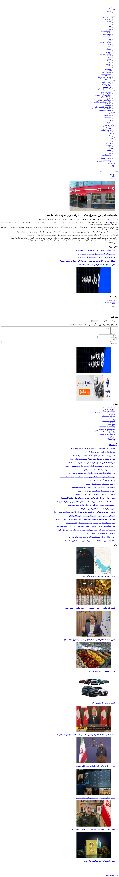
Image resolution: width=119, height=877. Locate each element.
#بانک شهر (112, 303)
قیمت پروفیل (111, 424)
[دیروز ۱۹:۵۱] (93, 636)
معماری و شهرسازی (105, 158)
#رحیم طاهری (111, 300)
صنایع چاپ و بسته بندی (104, 110)
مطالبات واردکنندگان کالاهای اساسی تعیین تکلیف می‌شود (95, 766)
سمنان (109, 39)
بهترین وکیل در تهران (109, 409)
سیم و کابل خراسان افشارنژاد (106, 429)
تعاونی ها (108, 128)
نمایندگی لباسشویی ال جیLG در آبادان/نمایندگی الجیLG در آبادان (92, 516)
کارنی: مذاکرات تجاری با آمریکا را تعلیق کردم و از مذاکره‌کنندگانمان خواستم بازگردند (86, 735)
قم (110, 47)
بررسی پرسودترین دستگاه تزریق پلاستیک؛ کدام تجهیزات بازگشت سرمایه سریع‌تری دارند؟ (84, 512)
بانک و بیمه (112, 133)
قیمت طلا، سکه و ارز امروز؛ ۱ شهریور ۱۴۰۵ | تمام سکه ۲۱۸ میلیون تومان (90, 608)
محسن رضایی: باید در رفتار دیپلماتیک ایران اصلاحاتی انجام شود (93, 829)
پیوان (113, 419)
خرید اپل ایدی (111, 414)
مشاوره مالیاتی (110, 439)
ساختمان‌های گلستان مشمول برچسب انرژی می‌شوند (96, 254)
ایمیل (115, 337)
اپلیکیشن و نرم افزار (105, 79)
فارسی (109, 11)
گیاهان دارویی (107, 85)
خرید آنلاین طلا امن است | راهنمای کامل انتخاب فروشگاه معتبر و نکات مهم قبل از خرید (85, 519)
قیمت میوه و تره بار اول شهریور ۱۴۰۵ (102, 671)
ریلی (110, 151)
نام (116, 335)
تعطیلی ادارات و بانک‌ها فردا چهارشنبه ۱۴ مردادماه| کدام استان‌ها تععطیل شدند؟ (87, 261)
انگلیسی (109, 12)
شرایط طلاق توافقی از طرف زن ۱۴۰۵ (102, 452)
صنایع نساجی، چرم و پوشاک (103, 95)
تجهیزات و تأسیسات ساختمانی (102, 161)
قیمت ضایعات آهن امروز (108, 421)
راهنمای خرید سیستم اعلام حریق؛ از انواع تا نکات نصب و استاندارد (92, 487)
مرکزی (109, 62)
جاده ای (109, 150)
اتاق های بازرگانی (106, 130)
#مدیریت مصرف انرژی (108, 302)
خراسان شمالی (106, 36)
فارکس (109, 122)
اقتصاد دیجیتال (111, 70)
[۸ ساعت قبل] (93, 668)
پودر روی (112, 437)
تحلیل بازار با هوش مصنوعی (107, 426)
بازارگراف (112, 165)
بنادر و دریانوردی (106, 155)
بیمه (110, 136)
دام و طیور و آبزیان (105, 83)
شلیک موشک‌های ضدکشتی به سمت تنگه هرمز (99, 576)
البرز (110, 24)
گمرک (109, 131)
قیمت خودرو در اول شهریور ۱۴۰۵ (103, 703)
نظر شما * (114, 333)
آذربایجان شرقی (106, 17)
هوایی (109, 153)
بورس (113, 118)
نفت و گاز (108, 143)
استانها (113, 16)
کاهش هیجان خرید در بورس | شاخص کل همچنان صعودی (95, 798)
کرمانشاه (108, 52)
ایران (113, 14)
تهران (109, 29)
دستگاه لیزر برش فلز (109, 411)
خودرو (113, 112)
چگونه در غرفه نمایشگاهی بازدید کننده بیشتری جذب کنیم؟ (95, 470)
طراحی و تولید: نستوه (112, 875)
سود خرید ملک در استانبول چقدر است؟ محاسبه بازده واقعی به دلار (92, 459)
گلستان (109, 55)
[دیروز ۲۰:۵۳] (93, 763)
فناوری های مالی (106, 74)
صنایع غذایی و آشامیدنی (104, 93)
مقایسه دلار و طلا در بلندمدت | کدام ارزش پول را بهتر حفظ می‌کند (92, 448)
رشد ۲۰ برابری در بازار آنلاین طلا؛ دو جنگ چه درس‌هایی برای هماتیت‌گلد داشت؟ (88, 498)
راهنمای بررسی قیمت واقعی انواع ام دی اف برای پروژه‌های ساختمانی (91, 505)
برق (110, 141)
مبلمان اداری (111, 432)
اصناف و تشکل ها (106, 126)
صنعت (113, 90)
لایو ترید (112, 435)
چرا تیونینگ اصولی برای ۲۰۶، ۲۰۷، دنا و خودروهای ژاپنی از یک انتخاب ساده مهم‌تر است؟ (85, 526)
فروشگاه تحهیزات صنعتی (107, 434)
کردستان (108, 49)
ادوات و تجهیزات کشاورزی (103, 88)
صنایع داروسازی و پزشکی (103, 98)
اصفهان (109, 21)
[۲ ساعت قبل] (93, 604)
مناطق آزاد (108, 69)
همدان (109, 65)
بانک (110, 135)
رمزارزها (108, 123)
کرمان (109, 50)
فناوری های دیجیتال (105, 75)
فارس (109, 44)
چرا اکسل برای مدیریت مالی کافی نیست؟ (103, 431)
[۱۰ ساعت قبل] (93, 857)
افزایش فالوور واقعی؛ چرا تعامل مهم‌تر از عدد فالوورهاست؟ (94, 494)
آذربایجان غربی (107, 19)
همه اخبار (112, 7)
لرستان (109, 59)
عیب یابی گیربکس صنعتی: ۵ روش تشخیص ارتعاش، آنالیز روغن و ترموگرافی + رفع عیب (85, 501)
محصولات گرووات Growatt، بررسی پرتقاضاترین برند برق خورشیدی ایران (90, 540)
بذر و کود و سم (107, 87)
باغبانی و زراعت (106, 82)
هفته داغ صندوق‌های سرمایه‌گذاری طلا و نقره (99, 861)
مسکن (109, 156)
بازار (111, 222)
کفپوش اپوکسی (110, 427)
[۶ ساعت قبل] (93, 794)
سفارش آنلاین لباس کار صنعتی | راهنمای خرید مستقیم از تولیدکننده (92, 473)
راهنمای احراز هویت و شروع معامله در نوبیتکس (98, 533)
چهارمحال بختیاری (106, 31)
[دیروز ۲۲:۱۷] (93, 826)
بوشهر (109, 27)
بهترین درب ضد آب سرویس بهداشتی (102, 480)
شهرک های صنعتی (106, 92)
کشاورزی (112, 80)
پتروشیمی (108, 145)
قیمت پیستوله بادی (109, 440)
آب (110, 140)
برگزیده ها (113, 444)
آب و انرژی (111, 138)
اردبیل (109, 22)
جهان (113, 9)
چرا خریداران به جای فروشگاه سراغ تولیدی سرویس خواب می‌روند (92, 537)
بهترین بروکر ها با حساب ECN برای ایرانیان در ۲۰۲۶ (97, 509)
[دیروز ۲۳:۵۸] (93, 573)
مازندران (108, 60)
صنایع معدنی (107, 105)
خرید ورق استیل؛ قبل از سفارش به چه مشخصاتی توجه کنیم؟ (94, 455)
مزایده (113, 417)
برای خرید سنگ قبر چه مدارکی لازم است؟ (100, 484)
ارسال (114, 339)
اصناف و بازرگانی (110, 125)
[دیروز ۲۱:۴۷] (93, 731)
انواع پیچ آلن (111, 422)
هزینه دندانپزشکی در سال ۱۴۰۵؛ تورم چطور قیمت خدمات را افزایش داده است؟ (87, 477)
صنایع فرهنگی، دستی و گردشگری (101, 108)
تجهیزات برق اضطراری (108, 407)
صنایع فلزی (108, 103)
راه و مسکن (111, 148)
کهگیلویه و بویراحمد (105, 54)
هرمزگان (108, 64)
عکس (113, 166)
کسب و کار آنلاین (106, 72)
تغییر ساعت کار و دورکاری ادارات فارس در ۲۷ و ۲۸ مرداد (95, 250)
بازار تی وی (111, 163)
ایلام (110, 26)
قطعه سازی (107, 117)
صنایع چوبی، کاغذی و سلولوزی (102, 102)
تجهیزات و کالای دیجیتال (104, 77)
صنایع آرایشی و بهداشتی (104, 100)
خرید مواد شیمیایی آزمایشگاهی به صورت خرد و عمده (96, 491)
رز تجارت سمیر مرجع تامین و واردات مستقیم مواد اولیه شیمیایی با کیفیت (90, 466)
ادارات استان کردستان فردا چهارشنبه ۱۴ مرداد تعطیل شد (95, 265)
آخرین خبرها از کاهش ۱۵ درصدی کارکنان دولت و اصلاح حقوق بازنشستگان (89, 640)
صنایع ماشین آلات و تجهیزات (103, 107)
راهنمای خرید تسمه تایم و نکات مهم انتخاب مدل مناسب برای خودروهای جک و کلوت (86, 530)
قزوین (109, 45)
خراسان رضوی (107, 34)
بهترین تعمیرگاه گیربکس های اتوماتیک (104, 412)
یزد (110, 67)
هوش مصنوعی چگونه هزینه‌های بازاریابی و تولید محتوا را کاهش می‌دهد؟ (90, 523)
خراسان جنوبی (107, 32)
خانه (113, 6)
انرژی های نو (107, 146)
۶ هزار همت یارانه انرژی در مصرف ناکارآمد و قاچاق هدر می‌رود (93, 257)
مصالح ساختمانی (106, 160)
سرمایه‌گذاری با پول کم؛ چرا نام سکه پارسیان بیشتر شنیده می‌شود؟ (91, 462)
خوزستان (108, 37)
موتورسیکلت (107, 115)
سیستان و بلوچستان (105, 42)
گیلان (109, 57)
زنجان (109, 41)
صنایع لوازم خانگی (106, 97)
